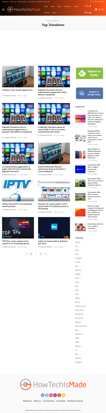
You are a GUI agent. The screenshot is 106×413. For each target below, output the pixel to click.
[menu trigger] (4, 9)
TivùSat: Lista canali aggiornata (17, 90)
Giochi (77, 278)
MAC (76, 286)
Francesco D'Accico (10, 95)
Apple (77, 250)
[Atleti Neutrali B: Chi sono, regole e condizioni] (80, 227)
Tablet (77, 338)
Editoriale (78, 270)
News (42, 162)
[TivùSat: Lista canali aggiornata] (18, 76)
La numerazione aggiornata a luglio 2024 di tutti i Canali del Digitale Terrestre (16, 169)
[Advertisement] (53, 46)
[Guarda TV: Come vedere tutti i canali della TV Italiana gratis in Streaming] (54, 190)
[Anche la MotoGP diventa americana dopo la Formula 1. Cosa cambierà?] (54, 153)
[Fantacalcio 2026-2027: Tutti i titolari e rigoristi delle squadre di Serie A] (80, 183)
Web (76, 354)
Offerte (77, 298)
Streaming (8, 199)
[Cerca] (102, 9)
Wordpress (78, 362)
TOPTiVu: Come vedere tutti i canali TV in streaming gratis (15, 242)
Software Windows (81, 326)
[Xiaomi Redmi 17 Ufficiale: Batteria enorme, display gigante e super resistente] (80, 155)
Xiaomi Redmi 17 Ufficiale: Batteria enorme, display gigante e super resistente (94, 153)
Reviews (77, 302)
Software (78, 322)
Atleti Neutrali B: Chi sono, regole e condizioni (95, 226)
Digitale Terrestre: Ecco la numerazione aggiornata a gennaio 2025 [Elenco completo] (17, 129)
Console (77, 262)
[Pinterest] (95, 1)
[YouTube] (100, 1)
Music (77, 290)
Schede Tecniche (80, 306)
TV (6, 85)
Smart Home (79, 310)
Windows (78, 358)
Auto (76, 254)
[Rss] (103, 1)
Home (49, 21)
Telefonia (78, 346)
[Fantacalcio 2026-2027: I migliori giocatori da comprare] (80, 169)
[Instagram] (98, 1)
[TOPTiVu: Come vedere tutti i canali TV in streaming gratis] (18, 228)
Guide (77, 282)
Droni (77, 266)
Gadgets (78, 274)
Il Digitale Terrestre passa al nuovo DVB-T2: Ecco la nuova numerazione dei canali (51, 129)
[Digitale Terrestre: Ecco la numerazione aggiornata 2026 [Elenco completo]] (54, 76)
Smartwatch (79, 318)
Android (77, 242)
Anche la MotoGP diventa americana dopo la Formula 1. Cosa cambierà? (52, 169)
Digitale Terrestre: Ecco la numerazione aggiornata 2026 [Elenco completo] (52, 92)
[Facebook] (91, 1)
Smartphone (79, 314)
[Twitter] (93, 1)
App (76, 246)
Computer (78, 258)
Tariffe (77, 342)
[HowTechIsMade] (24, 9)
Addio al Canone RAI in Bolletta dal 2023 (53, 242)
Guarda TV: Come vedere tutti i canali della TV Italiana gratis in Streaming (53, 206)
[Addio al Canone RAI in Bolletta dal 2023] (54, 228)
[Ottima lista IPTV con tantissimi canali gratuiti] (18, 190)
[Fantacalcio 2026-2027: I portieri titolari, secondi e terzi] (80, 197)
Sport (77, 330)
